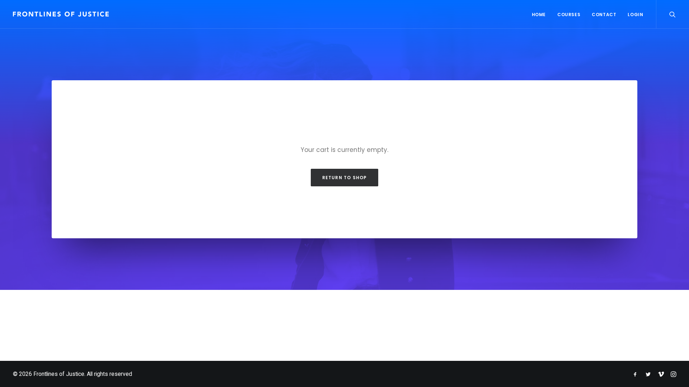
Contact (604, 14)
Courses (568, 14)
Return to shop (344, 178)
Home (539, 14)
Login (635, 14)
